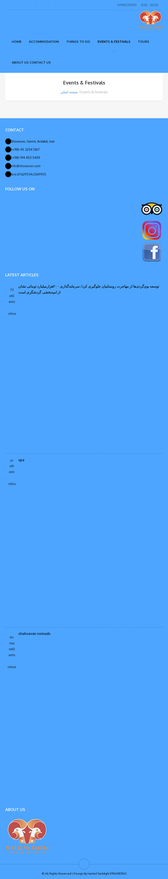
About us (20, 62)
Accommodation (44, 41)
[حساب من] (26, 5)
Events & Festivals (114, 41)
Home (16, 41)
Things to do (78, 41)
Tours (143, 41)
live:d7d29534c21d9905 (28, 174)
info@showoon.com (25, 166)
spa (21, 460)
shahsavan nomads (34, 633)
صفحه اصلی (69, 92)
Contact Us (40, 62)
